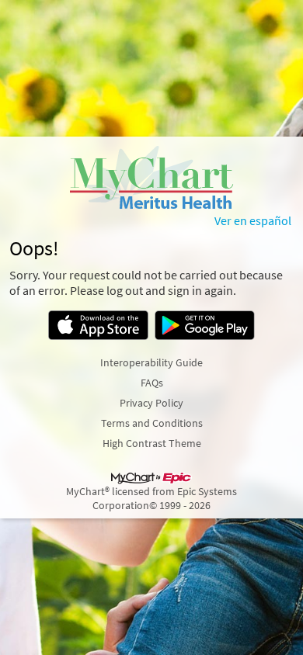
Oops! (34, 248)
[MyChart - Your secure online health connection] (152, 177)
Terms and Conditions (152, 423)
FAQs (152, 383)
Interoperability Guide (151, 362)
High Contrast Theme (152, 443)
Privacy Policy (151, 403)
